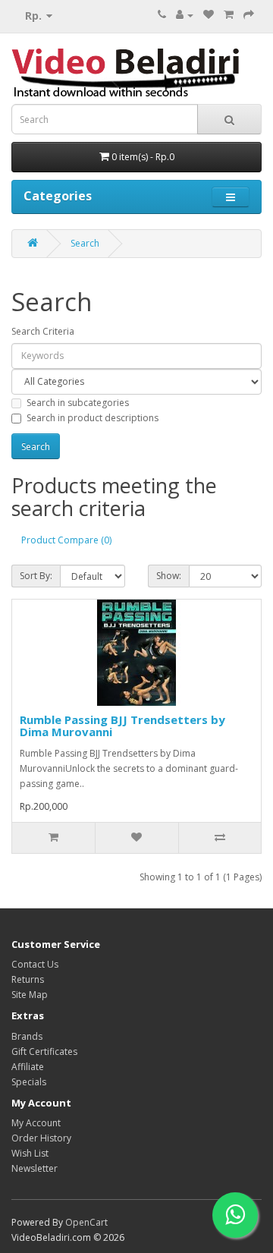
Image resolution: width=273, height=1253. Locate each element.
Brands (26, 1036)
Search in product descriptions (92, 417)
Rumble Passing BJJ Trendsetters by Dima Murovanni (122, 726)
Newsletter (34, 1168)
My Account (36, 1122)
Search (85, 243)
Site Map (29, 994)
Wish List (30, 1153)
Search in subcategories (78, 402)
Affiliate (27, 1066)
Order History (41, 1138)
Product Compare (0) (66, 540)
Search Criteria (42, 331)
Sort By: (36, 575)
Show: (168, 575)
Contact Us (34, 964)
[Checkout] (248, 14)
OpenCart (86, 1222)
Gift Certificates (44, 1051)
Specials (28, 1081)
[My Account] (184, 14)
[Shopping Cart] (229, 14)
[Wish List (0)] (208, 14)
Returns (27, 979)
